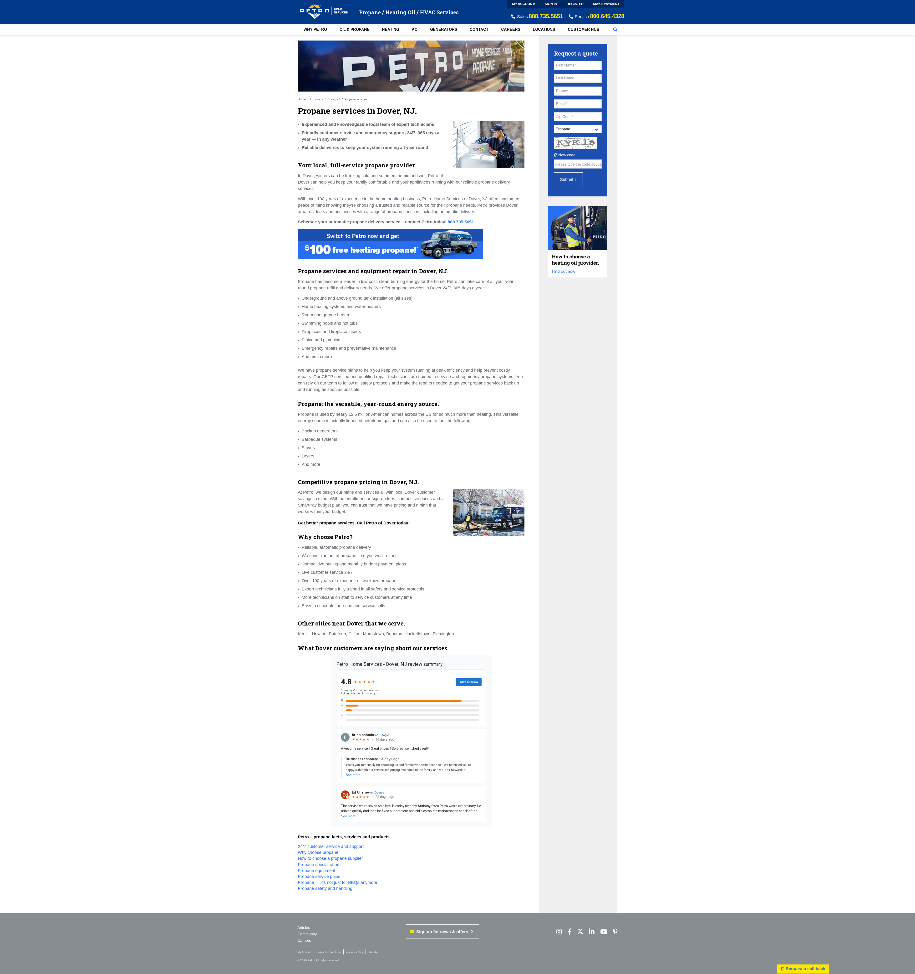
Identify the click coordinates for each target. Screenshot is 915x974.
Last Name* (566, 78)
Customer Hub (584, 29)
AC (414, 29)
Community (307, 934)
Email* (561, 104)
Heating (390, 29)
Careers (510, 29)
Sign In (551, 4)
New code (566, 155)
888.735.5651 (461, 222)
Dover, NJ (333, 99)
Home (302, 99)
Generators (443, 29)
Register (575, 4)
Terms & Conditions (328, 952)
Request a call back (804, 968)
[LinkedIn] (592, 932)
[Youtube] (603, 932)
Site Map (373, 952)
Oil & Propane (355, 29)
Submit (566, 179)
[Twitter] (580, 932)
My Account (304, 952)
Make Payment (606, 4)
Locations (544, 29)
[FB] (569, 932)
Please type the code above (578, 164)
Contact (479, 29)
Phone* (562, 91)
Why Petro (315, 29)
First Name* (566, 65)
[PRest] (559, 932)
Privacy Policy (355, 952)
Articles (303, 928)
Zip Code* (564, 117)
